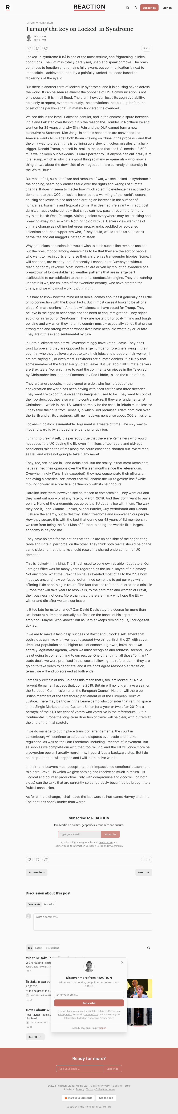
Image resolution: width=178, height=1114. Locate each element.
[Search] (127, 7)
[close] (122, 962)
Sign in (167, 7)
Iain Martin (40, 36)
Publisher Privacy (100, 1085)
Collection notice (105, 1089)
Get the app (106, 1098)
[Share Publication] (135, 7)
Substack (72, 1106)
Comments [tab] (34, 904)
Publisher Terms (121, 1085)
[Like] (29, 48)
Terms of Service (108, 1011)
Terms (89, 1089)
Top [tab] (30, 948)
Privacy (80, 1089)
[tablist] (41, 904)
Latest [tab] (38, 948)
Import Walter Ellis (40, 22)
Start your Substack (80, 1098)
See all (33, 1037)
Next (141, 872)
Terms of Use (91, 1014)
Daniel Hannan (48, 967)
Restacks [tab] (49, 904)
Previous (39, 872)
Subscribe (149, 7)
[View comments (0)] (37, 48)
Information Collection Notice (79, 1017)
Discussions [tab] (52, 948)
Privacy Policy (65, 1014)
